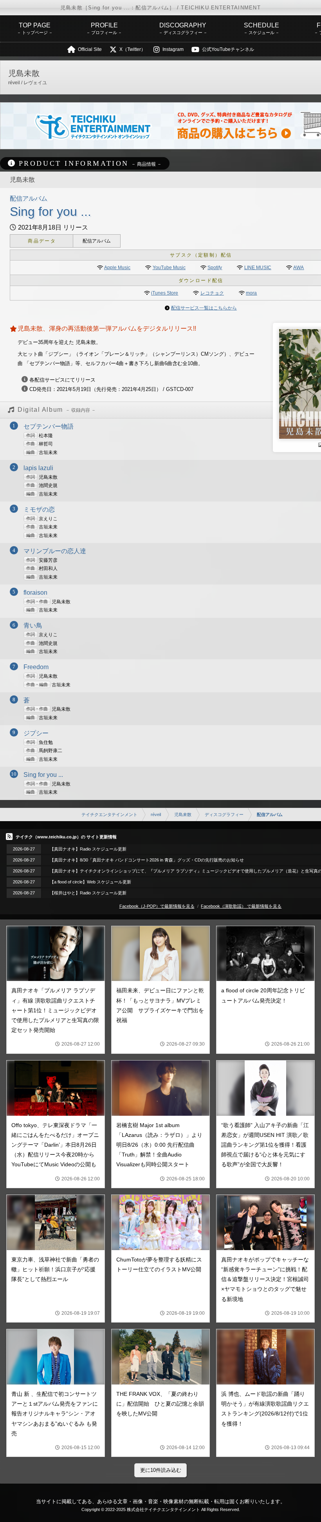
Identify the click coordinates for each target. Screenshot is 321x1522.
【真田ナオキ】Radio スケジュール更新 (88, 849)
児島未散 (182, 814)
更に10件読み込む (160, 1470)
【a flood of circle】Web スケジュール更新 (90, 882)
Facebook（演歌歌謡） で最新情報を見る (241, 906)
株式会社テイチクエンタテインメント (163, 1509)
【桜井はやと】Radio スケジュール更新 (88, 892)
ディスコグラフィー (224, 814)
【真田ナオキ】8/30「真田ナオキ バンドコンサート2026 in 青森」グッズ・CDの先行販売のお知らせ (147, 860)
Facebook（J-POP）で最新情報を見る (157, 906)
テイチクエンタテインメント (109, 814)
